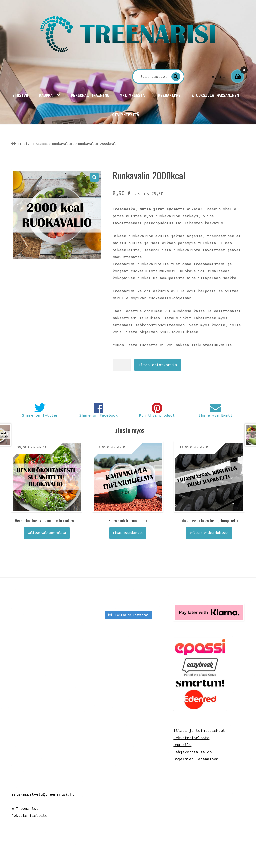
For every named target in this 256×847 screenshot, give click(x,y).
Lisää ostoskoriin (158, 365)
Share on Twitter (40, 415)
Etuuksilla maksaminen (215, 95)
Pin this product (157, 415)
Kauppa (46, 95)
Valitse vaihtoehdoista (47, 533)
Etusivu (20, 95)
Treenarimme (168, 95)
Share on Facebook (99, 415)
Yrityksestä (132, 95)
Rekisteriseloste (192, 737)
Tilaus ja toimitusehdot (199, 730)
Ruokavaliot (63, 144)
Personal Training (90, 95)
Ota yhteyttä (125, 114)
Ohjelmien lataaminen (196, 759)
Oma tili (183, 744)
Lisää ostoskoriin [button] (128, 533)
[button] (94, 177)
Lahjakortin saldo (193, 752)
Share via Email (215, 415)
